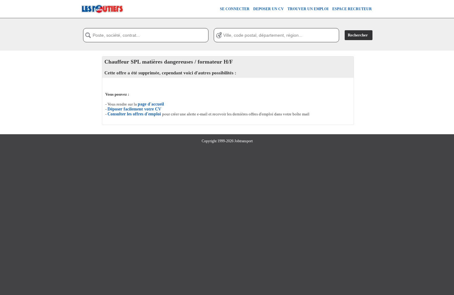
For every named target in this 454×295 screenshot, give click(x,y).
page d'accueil (151, 104)
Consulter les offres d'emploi (134, 114)
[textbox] (145, 35)
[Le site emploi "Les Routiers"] (102, 17)
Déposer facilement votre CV (134, 109)
